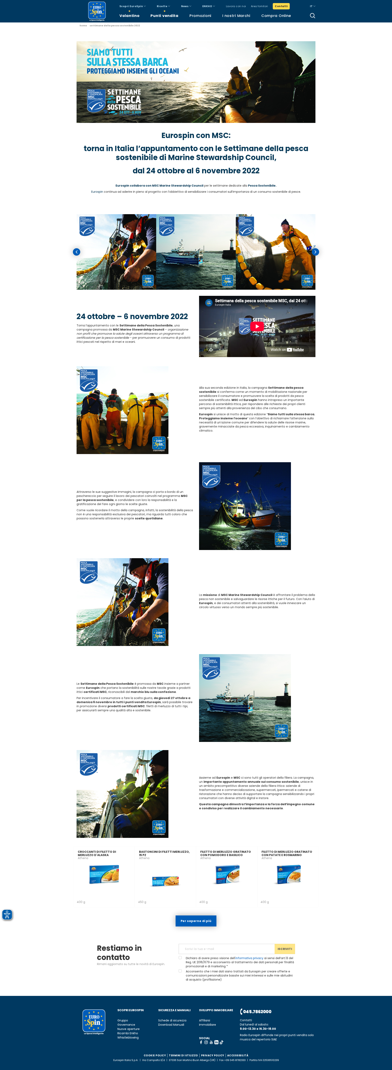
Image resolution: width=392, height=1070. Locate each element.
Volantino (129, 15)
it (311, 6)
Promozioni (200, 15)
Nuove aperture (128, 1029)
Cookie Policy (155, 1055)
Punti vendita (164, 15)
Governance (126, 1025)
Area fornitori (259, 6)
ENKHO (207, 6)
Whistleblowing (128, 1037)
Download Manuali (171, 1025)
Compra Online (276, 15)
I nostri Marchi (236, 15)
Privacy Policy (212, 1055)
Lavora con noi (236, 6)
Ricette (162, 6)
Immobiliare (207, 1025)
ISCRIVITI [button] (285, 949)
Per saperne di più (196, 921)
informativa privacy (249, 958)
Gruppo (122, 1020)
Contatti (281, 6)
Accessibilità (237, 1055)
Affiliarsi (204, 1020)
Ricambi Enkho (127, 1033)
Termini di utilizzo (183, 1055)
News (185, 6)
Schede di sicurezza (172, 1020)
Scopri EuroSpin (131, 6)
